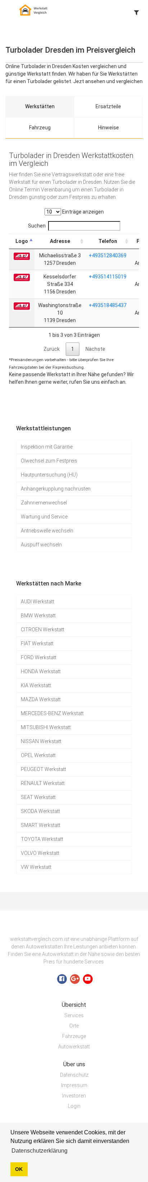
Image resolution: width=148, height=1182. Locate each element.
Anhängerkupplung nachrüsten (56, 489)
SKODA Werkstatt (40, 811)
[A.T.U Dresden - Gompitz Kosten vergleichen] (22, 277)
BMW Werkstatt (38, 615)
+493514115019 (107, 276)
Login (74, 1106)
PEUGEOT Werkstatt (43, 769)
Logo (21, 241)
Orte (74, 1026)
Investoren (74, 1096)
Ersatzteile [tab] (108, 106)
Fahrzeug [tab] (40, 127)
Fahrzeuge (74, 1036)
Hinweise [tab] (108, 127)
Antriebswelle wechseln (47, 530)
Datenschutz (74, 1075)
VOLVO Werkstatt (40, 853)
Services (74, 1015)
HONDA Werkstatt (41, 671)
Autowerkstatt (74, 1046)
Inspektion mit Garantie (47, 447)
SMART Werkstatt (40, 825)
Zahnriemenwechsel (44, 503)
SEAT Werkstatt (38, 797)
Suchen (37, 226)
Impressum (74, 1085)
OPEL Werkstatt (38, 755)
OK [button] (19, 1169)
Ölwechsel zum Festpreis (49, 461)
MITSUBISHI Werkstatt (46, 727)
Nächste (95, 349)
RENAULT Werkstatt (43, 783)
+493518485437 (107, 305)
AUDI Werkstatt (37, 601)
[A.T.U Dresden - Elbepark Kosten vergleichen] (22, 305)
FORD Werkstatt (38, 657)
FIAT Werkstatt (37, 643)
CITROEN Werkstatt (42, 629)
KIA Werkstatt (36, 685)
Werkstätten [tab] (40, 106)
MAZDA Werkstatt (41, 699)
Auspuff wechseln (41, 544)
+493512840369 (107, 255)
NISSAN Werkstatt (41, 741)
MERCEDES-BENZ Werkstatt (52, 713)
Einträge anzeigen (82, 212)
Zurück (51, 349)
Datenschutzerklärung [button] (39, 1151)
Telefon (107, 241)
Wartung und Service (44, 517)
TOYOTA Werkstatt (42, 839)
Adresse (60, 241)
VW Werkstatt (36, 867)
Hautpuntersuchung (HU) (49, 475)
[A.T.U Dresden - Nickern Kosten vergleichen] (22, 256)
